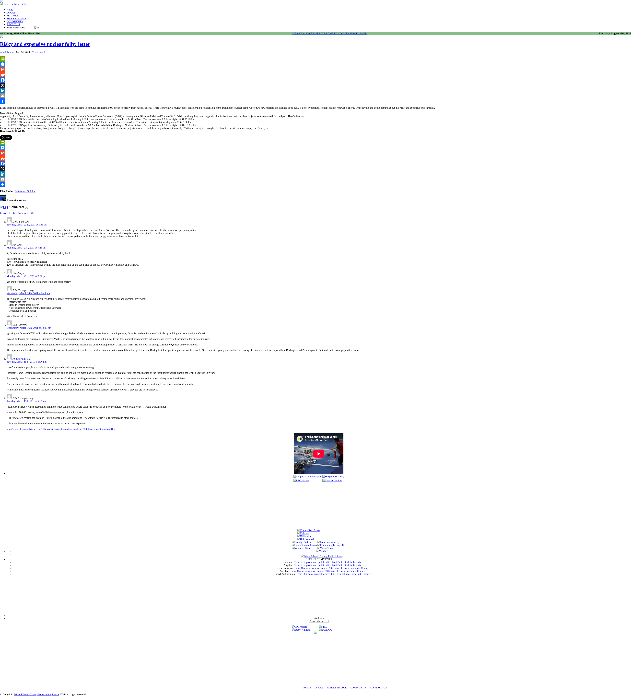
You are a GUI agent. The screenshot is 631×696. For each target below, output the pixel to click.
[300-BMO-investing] (315, 633)
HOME (307, 687)
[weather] (322, 551)
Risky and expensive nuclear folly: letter (45, 44)
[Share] (315, 101)
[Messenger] (315, 64)
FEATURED (13, 15)
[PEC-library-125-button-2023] (301, 480)
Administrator (7, 52)
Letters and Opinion (25, 191)
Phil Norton (18, 358)
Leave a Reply (7, 213)
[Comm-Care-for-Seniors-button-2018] (332, 480)
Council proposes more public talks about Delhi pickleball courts (327, 562)
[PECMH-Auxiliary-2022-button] (333, 476)
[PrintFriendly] (315, 59)
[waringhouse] (326, 548)
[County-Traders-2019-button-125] (301, 542)
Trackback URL (25, 213)
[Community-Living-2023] (331, 545)
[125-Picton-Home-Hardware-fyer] (329, 542)
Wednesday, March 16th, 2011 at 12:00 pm (29, 327)
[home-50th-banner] (13, 4)
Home (10, 9)
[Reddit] (315, 74)
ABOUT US (13, 24)
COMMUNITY (15, 21)
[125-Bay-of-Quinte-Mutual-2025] (304, 545)
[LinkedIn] (315, 90)
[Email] (315, 95)
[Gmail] (315, 69)
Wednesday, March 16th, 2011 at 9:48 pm (28, 293)
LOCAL (11, 12)
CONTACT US (378, 687)
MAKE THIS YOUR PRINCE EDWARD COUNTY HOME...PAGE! (329, 33)
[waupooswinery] (302, 548)
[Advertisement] (318, 506)
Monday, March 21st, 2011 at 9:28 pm (26, 247)
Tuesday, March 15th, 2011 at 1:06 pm (27, 361)
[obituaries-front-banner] (304, 536)
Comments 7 (38, 52)
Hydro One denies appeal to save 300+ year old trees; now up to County (331, 568)
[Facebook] (315, 80)
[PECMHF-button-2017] (307, 476)
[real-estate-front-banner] (308, 530)
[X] (315, 85)
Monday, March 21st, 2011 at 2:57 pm (26, 276)
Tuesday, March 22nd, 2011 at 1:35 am (27, 224)
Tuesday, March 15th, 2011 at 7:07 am (26, 401)
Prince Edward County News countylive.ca (36, 694)
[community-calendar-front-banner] (303, 533)
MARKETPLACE (16, 18)
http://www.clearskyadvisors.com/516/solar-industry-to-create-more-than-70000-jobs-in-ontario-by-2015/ (61, 429)
